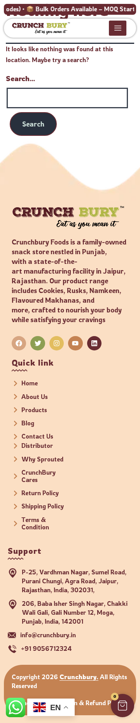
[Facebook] (19, 343)
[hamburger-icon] (117, 28)
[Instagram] (56, 343)
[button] (122, 705)
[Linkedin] (94, 343)
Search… (20, 78)
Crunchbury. (79, 677)
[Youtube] (75, 343)
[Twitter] (37, 343)
